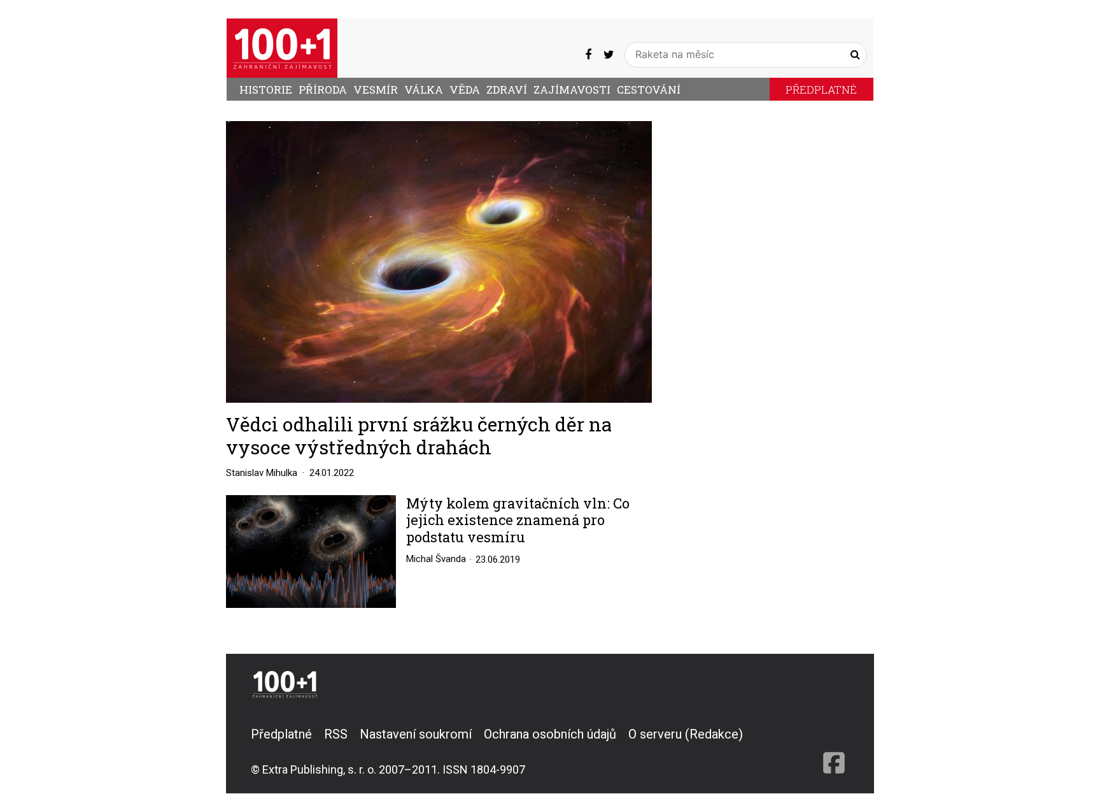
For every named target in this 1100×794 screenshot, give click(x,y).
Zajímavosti (571, 89)
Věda (464, 89)
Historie (265, 89)
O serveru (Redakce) (685, 734)
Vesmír (375, 89)
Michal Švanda (436, 559)
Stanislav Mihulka (261, 473)
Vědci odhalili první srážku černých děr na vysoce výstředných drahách (419, 435)
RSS (336, 734)
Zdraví (506, 89)
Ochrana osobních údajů (550, 734)
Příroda (323, 89)
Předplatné (821, 89)
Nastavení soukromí (416, 734)
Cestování (648, 89)
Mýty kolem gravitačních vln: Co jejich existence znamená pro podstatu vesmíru (518, 520)
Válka (423, 89)
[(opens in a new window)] (588, 54)
